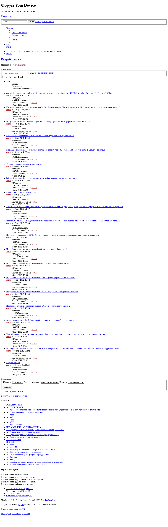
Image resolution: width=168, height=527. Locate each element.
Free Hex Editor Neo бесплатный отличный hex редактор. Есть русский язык (40, 136)
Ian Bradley (50, 500)
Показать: (7, 382)
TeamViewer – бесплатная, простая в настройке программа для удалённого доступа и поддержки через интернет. (56, 334)
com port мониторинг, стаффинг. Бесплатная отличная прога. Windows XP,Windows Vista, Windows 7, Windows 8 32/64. (59, 93)
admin (8, 95)
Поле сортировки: (32, 382)
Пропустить (6, 16)
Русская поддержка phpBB (13, 509)
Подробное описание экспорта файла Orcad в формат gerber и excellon (37, 249)
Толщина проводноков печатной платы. (24, 164)
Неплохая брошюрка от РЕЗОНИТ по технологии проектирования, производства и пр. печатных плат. (52, 235)
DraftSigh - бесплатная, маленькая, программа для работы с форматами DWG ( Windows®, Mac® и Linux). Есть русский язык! (62, 348)
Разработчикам (13, 362)
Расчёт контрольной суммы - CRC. (21, 192)
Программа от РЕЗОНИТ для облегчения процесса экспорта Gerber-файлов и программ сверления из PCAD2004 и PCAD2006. (63, 221)
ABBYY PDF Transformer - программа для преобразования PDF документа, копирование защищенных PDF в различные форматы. (64, 206)
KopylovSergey (19, 65)
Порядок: (63, 382)
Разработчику (11, 59)
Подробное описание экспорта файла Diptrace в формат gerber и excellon (38, 263)
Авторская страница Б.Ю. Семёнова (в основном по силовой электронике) (40, 320)
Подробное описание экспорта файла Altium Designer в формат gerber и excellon (42, 292)
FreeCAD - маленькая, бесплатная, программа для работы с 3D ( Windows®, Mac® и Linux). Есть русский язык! (56, 150)
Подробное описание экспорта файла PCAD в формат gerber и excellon (38, 306)
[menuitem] (19, 33)
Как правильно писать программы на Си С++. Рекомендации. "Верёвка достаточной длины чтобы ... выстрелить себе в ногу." (63, 107)
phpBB (21, 504)
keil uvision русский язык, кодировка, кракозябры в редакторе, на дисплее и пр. (41, 178)
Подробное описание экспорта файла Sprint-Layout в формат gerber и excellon (40, 277)
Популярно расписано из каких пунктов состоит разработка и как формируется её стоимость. (48, 121)
